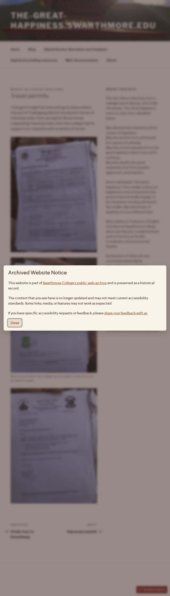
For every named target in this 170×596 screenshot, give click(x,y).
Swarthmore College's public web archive (75, 283)
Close (14, 323)
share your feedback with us (125, 313)
